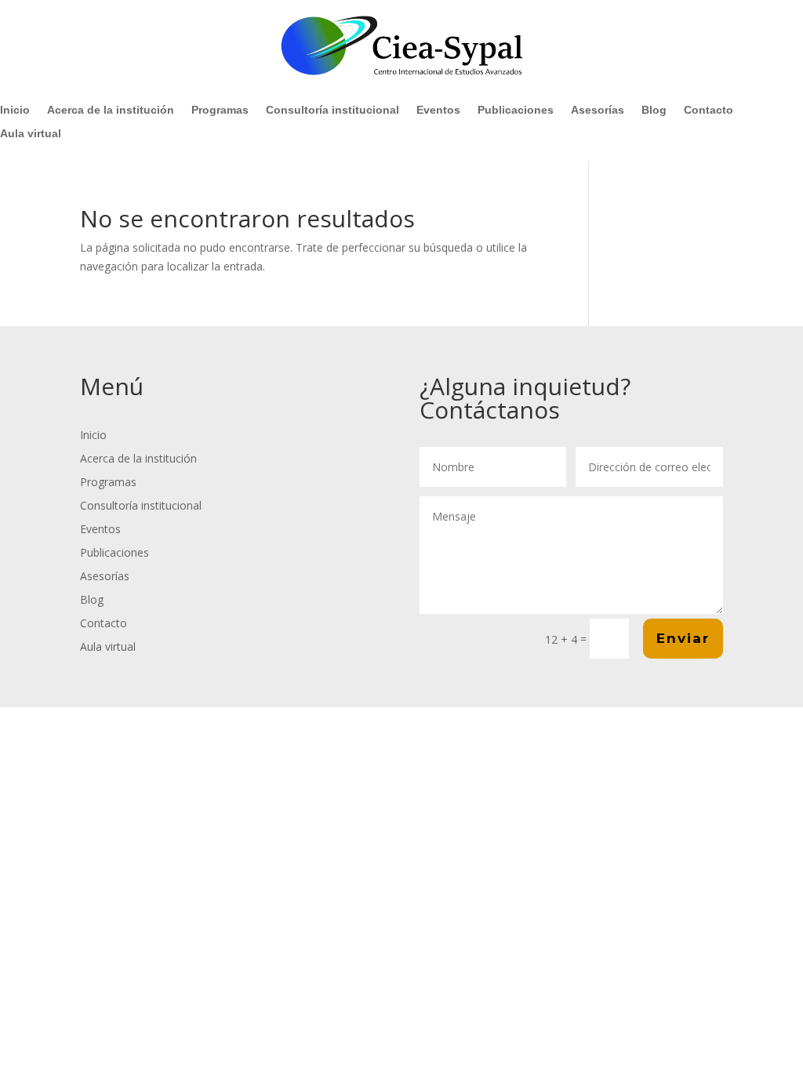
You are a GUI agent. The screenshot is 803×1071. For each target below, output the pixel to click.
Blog (654, 110)
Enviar (683, 638)
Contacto (708, 110)
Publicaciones (516, 110)
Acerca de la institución (110, 110)
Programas (220, 110)
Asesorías (597, 110)
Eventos (438, 110)
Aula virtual (30, 134)
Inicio (15, 110)
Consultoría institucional (332, 110)
